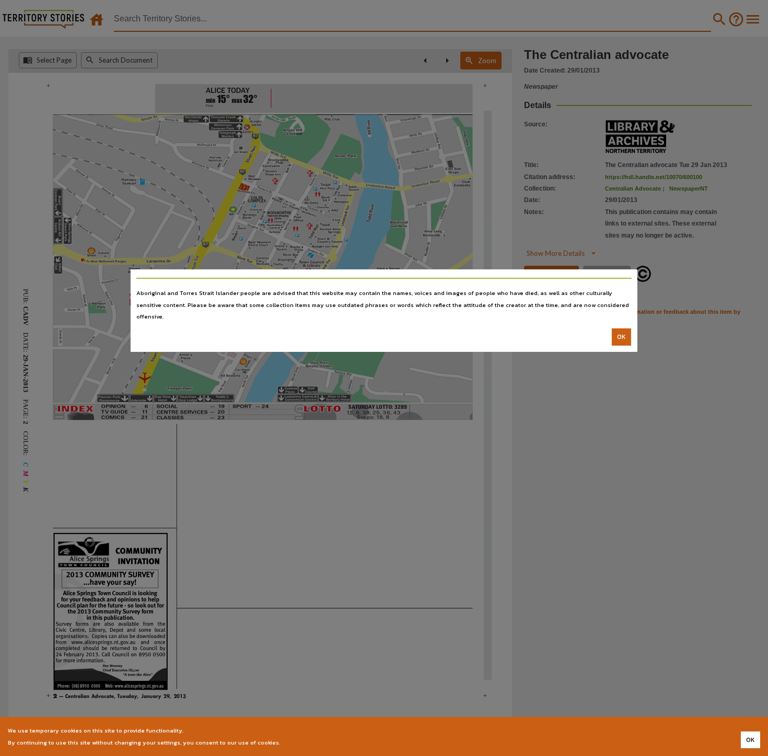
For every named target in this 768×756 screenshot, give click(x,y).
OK (621, 336)
